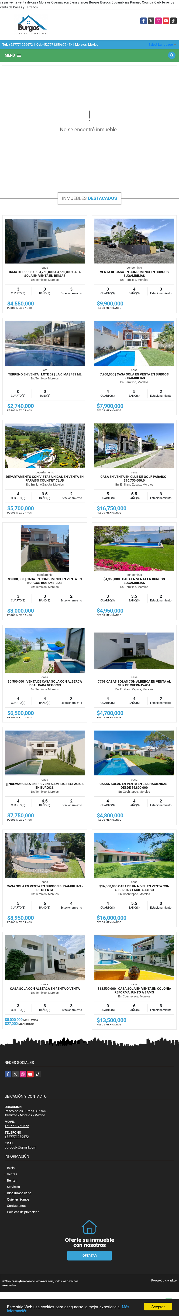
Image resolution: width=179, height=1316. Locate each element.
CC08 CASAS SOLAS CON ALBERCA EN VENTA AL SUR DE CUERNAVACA (134, 683)
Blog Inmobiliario (19, 1193)
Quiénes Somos (18, 1199)
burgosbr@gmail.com (20, 1147)
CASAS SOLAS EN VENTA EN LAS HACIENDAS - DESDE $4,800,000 (134, 785)
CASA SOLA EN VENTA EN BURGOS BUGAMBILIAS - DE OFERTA (45, 888)
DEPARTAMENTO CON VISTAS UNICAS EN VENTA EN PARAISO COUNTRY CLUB (45, 478)
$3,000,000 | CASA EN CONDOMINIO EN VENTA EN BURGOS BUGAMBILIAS (45, 581)
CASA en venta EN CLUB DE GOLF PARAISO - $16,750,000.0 (134, 478)
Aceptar (158, 1306)
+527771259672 (21, 44)
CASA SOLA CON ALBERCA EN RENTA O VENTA (45, 988)
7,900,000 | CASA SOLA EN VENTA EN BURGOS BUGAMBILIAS (134, 376)
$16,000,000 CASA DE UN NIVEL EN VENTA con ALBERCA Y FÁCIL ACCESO (134, 888)
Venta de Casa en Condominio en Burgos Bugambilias (134, 274)
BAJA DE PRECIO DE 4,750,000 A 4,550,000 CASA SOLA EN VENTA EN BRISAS (45, 274)
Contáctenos (16, 1206)
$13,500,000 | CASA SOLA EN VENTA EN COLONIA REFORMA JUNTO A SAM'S (134, 990)
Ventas (12, 1174)
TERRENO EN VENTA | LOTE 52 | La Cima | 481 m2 (45, 374)
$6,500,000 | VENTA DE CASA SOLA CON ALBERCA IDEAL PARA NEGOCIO (45, 683)
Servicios (13, 1187)
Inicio (11, 1168)
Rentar (12, 1180)
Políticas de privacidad (23, 1212)
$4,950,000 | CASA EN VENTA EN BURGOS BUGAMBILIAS (134, 581)
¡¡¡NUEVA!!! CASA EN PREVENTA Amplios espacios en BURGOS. (45, 785)
